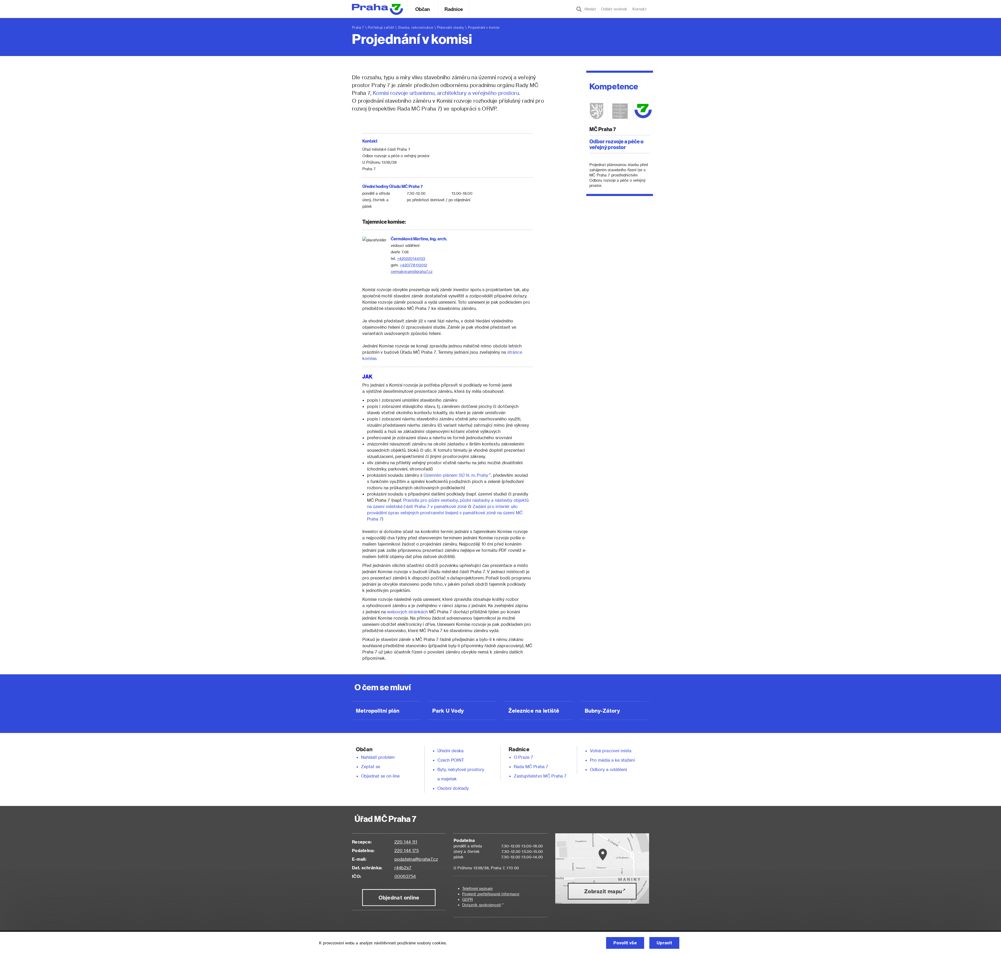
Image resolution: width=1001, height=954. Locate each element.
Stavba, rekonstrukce (415, 27)
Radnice (453, 9)
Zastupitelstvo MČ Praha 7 (540, 775)
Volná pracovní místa (610, 750)
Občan (422, 9)
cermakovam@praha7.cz (412, 271)
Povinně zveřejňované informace (490, 894)
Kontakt (639, 9)
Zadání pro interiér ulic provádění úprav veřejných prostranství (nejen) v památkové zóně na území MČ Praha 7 (445, 512)
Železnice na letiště (533, 710)
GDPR (467, 899)
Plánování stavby (450, 27)
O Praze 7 (523, 757)
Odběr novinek (614, 9)
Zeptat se (370, 766)
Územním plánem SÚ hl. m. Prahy (456, 475)
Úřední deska (450, 750)
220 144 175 (406, 850)
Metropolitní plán (377, 710)
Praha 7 (358, 27)
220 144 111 (405, 841)
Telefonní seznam (477, 888)
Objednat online (399, 897)
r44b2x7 (403, 867)
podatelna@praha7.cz (416, 859)
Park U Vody (448, 710)
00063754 (405, 876)
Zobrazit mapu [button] (603, 891)
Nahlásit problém (378, 757)
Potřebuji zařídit (381, 27)
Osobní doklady (453, 788)
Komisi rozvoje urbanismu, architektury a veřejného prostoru (446, 93)
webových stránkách (407, 611)
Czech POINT (450, 759)
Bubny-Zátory (602, 710)
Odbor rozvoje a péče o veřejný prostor (616, 144)
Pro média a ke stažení (612, 759)
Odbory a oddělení (608, 769)
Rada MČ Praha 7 (531, 766)
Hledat (589, 9)
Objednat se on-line (380, 775)
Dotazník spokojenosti (481, 905)
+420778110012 (413, 265)
